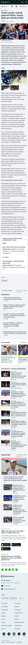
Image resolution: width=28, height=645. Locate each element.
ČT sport (3, 20)
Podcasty (3, 616)
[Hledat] (22, 2)
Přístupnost (19, 642)
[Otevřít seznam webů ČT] (26, 2)
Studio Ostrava (18, 613)
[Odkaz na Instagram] (2, 569)
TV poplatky (4, 609)
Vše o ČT (3, 628)
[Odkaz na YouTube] (13, 569)
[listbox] (14, 598)
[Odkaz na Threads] (16, 569)
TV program (4, 603)
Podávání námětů (19, 622)
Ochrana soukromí (10, 642)
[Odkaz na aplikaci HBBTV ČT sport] (6, 548)
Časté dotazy (18, 625)
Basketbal (4, 10)
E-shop (3, 622)
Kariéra (17, 619)
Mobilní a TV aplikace (6, 625)
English (3, 642)
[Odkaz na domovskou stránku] (7, 2)
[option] (5, 598)
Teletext (3, 613)
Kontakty (17, 628)
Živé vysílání (4, 606)
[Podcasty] (12, 6)
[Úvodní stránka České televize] (7, 576)
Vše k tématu (23, 342)
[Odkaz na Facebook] (6, 569)
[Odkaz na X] (9, 569)
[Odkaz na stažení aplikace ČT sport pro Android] (16, 544)
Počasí (3, 619)
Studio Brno (18, 609)
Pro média (17, 603)
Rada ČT (17, 616)
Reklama (17, 606)
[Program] (16, 6)
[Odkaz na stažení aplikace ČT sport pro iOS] (6, 544)
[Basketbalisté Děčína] (14, 32)
